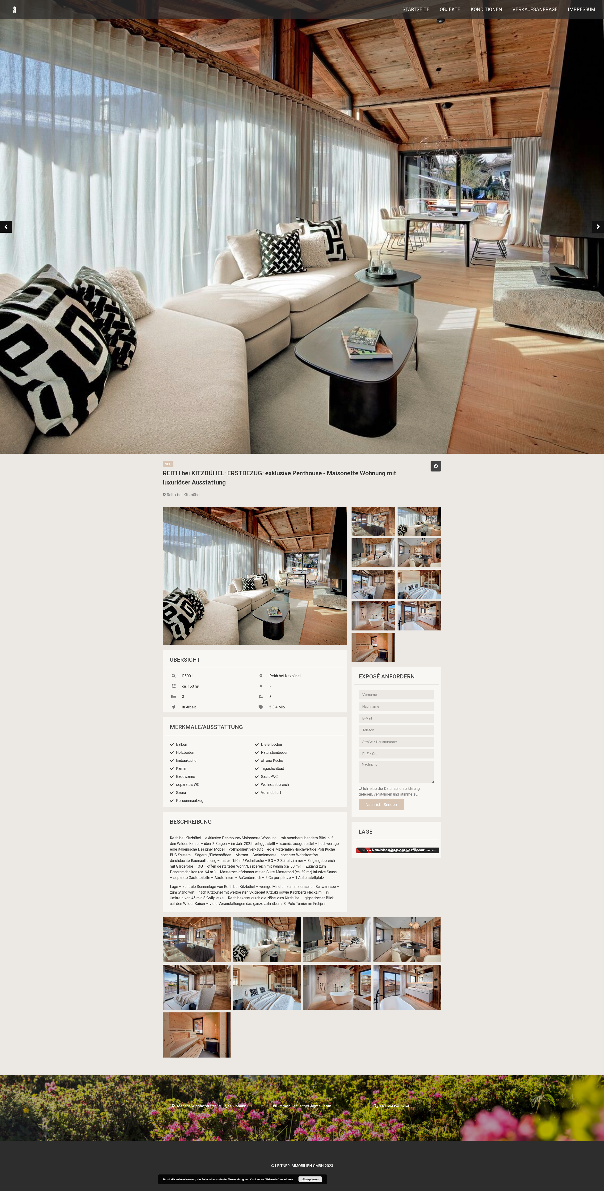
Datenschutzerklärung (402, 788)
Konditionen (486, 9)
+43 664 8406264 (394, 1106)
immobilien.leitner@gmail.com (304, 1106)
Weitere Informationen (279, 1179)
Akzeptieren (310, 1179)
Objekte (450, 9)
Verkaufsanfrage (535, 9)
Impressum (581, 9)
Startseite (416, 9)
